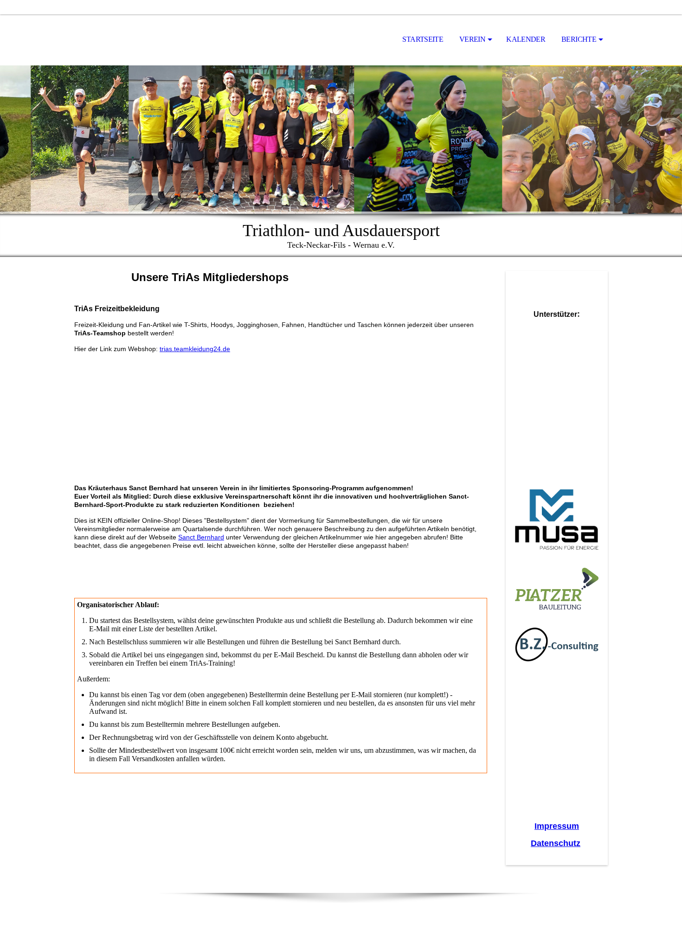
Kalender (525, 39)
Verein (472, 39)
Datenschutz (555, 843)
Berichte (578, 39)
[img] (120, 39)
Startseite (422, 39)
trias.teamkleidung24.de (195, 349)
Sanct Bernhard (201, 537)
